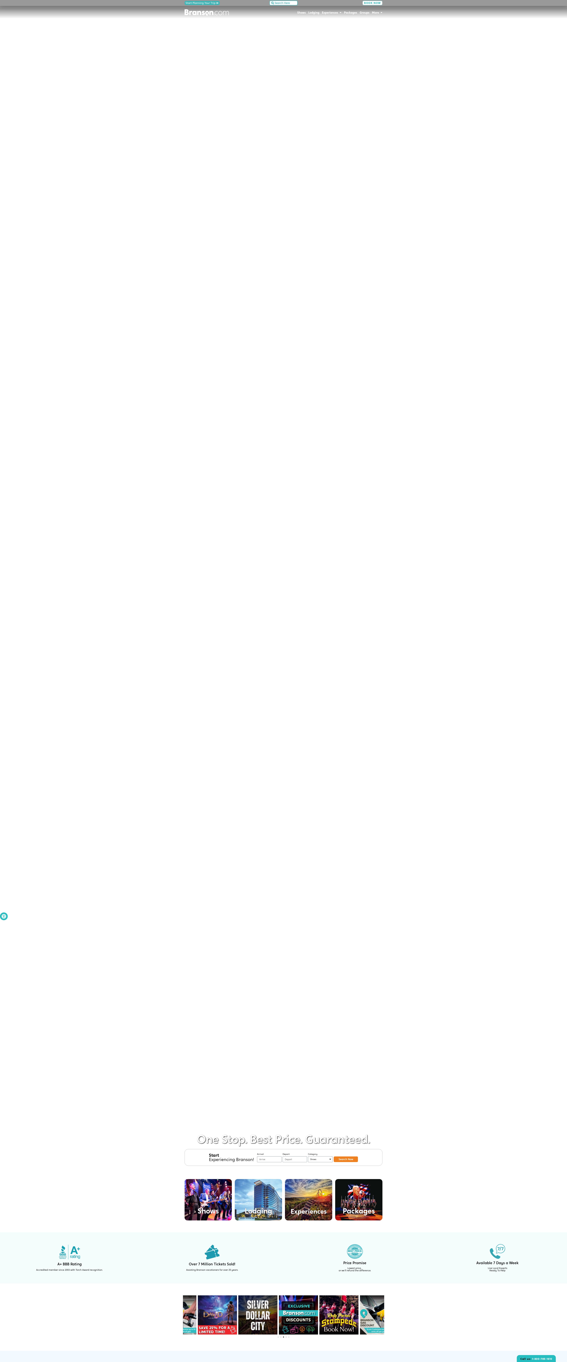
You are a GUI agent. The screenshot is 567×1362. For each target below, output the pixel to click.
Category (312, 1154)
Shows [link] (301, 12)
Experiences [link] (330, 12)
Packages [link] (350, 12)
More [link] (375, 12)
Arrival (260, 1154)
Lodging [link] (313, 12)
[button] (185, 1315)
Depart (286, 1154)
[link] (4, 916)
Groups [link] (364, 12)
